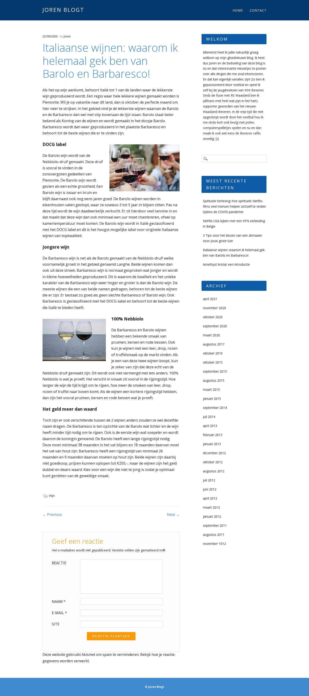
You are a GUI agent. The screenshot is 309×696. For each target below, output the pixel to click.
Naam (59, 601)
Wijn (52, 496)
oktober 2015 (213, 362)
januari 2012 (212, 516)
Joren (67, 36)
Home (238, 10)
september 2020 (215, 326)
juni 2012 (209, 489)
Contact (258, 10)
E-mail (59, 612)
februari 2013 (212, 435)
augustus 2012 (213, 471)
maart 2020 (211, 335)
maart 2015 (211, 389)
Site (55, 624)
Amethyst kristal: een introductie (226, 264)
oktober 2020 (213, 317)
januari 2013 (212, 444)
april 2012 (210, 498)
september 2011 (215, 525)
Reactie (59, 562)
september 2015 (215, 371)
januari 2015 (212, 398)
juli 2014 (209, 417)
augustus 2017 (213, 344)
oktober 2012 (213, 462)
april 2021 (210, 299)
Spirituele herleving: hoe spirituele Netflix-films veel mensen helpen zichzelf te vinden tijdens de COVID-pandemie (234, 206)
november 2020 (214, 308)
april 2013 (210, 426)
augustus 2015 (213, 380)
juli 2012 (209, 480)
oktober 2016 (213, 353)
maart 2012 (211, 507)
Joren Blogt (63, 9)
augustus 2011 (213, 534)
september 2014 (215, 407)
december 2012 (214, 453)
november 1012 (214, 543)
